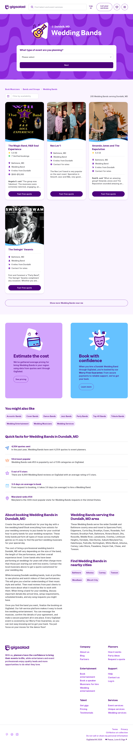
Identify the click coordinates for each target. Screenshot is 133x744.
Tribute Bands (117, 416)
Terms (115, 729)
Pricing (83, 709)
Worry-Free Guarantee (91, 372)
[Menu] (125, 7)
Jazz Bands (66, 416)
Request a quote (116, 659)
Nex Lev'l (55, 145)
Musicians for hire (89, 684)
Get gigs (84, 705)
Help (110, 673)
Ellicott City (92, 580)
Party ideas (114, 655)
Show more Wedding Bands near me (66, 303)
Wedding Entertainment (18, 424)
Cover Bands (32, 416)
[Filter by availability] (24, 96)
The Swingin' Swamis (20, 249)
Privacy (124, 729)
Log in (90, 7)
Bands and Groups (31, 89)
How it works (114, 652)
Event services (115, 705)
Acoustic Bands (14, 416)
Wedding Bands (50, 89)
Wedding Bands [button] (76, 32)
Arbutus (90, 573)
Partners (84, 659)
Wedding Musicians (43, 424)
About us (84, 652)
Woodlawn (77, 580)
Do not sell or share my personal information (107, 736)
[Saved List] (117, 7)
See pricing (21, 379)
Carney (102, 573)
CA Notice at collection (117, 732)
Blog (82, 655)
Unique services (116, 709)
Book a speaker (88, 680)
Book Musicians (12, 89)
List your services (104, 7)
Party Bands (82, 416)
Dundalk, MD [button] (62, 26)
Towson (114, 573)
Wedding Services (65, 424)
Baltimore (76, 573)
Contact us (114, 677)
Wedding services (117, 712)
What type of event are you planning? (41, 50)
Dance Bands (50, 416)
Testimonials (86, 712)
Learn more (86, 387)
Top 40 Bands (99, 416)
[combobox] (59, 7)
